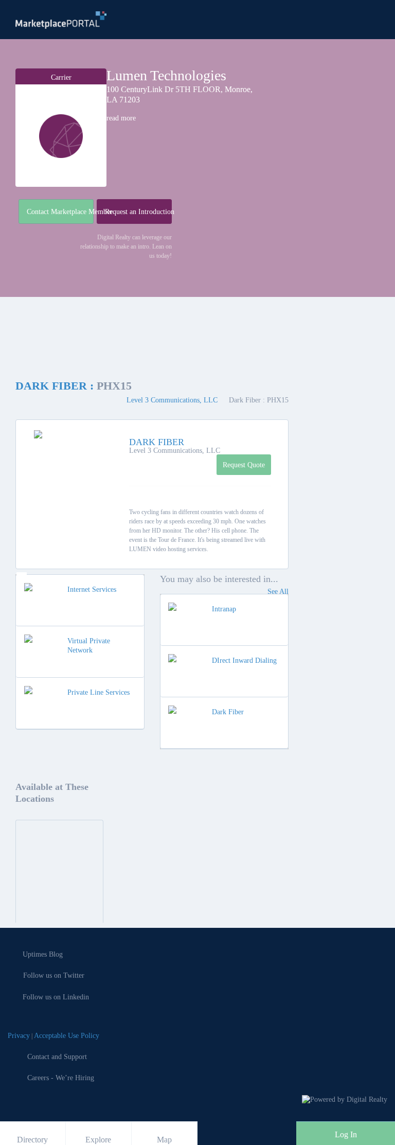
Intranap (224, 609)
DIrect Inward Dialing (244, 660)
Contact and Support (57, 1057)
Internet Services (91, 589)
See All (278, 591)
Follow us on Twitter (53, 975)
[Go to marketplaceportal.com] (60, 20)
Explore (98, 1139)
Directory (32, 1139)
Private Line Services (98, 692)
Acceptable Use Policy (66, 1036)
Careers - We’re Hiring (60, 1078)
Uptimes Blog (43, 954)
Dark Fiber (228, 712)
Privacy (19, 1036)
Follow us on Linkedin (56, 997)
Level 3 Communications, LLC (173, 400)
